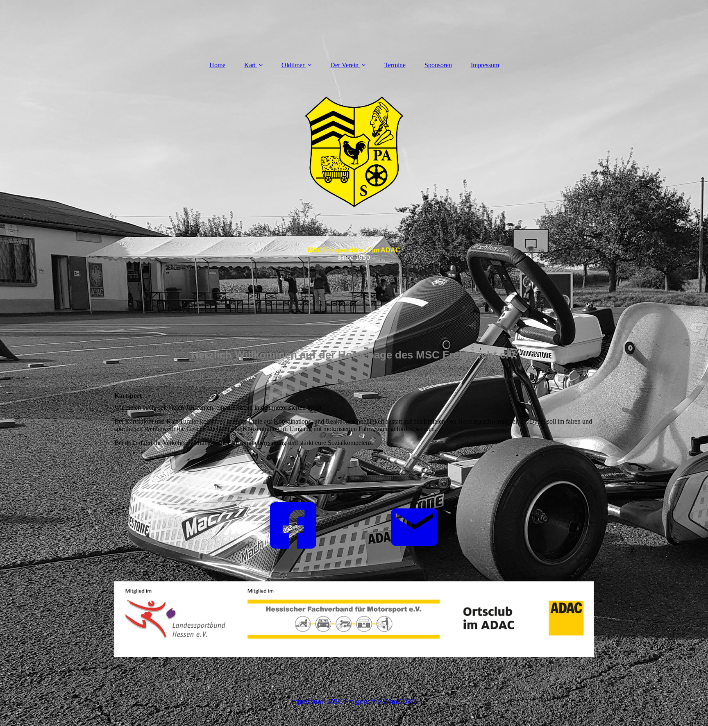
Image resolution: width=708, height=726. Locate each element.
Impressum (485, 64)
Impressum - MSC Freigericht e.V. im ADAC (354, 701)
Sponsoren (438, 64)
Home (217, 64)
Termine (395, 64)
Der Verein (344, 64)
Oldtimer (292, 64)
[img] (354, 200)
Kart (250, 64)
